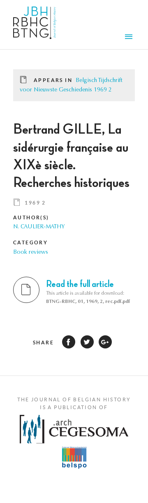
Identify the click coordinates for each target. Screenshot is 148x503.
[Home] (34, 25)
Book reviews (30, 252)
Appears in (53, 80)
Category (30, 242)
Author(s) (31, 217)
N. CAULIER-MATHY (39, 227)
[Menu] (130, 38)
